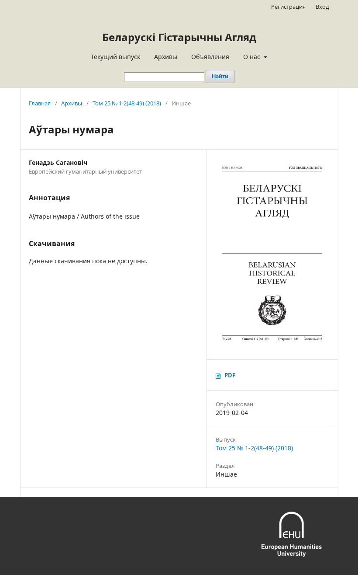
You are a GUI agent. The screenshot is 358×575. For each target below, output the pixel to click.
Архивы (165, 56)
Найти (220, 76)
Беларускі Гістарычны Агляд (179, 37)
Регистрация (288, 6)
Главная (40, 103)
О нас (252, 56)
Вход (322, 6)
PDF (229, 375)
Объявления (210, 56)
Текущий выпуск (115, 56)
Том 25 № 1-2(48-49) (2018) (127, 103)
